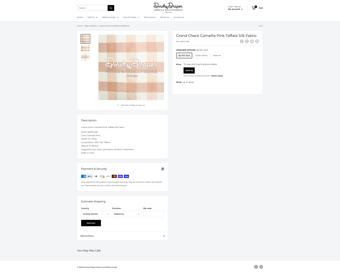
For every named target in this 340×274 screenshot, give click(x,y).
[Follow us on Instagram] (261, 267)
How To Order (129, 17)
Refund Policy (87, 236)
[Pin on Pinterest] (247, 41)
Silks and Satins (91, 26)
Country (85, 208)
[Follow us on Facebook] (256, 267)
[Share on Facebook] (242, 41)
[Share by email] (257, 41)
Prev (261, 26)
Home (80, 17)
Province (116, 208)
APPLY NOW (217, 76)
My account (234, 9)
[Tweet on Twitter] (252, 41)
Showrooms (150, 17)
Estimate (91, 223)
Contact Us (179, 17)
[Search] (111, 8)
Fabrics (91, 17)
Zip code (147, 208)
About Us (164, 17)
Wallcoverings (109, 17)
